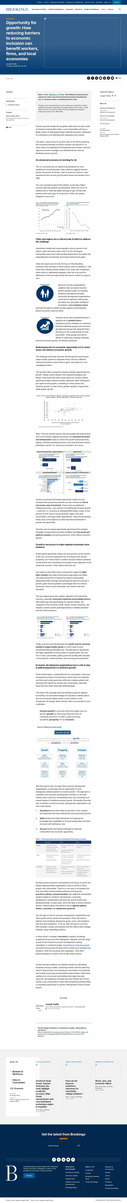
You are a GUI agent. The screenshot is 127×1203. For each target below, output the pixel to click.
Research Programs (58, 2)
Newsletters (89, 2)
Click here (53, 95)
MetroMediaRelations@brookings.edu (16, 118)
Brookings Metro (105, 130)
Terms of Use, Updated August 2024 (42, 1200)
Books (107, 1179)
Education (69, 9)
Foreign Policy (70, 1179)
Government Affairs (111, 1188)
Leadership (89, 1170)
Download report (13, 105)
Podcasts (108, 1182)
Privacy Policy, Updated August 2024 (17, 1200)
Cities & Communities (107, 116)
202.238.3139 (10, 120)
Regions (110, 9)
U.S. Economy (104, 124)
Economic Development (107, 120)
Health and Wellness (91, 9)
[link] (22, 1072)
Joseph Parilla (11, 64)
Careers (88, 1173)
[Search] (120, 9)
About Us (107, 2)
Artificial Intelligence (56, 9)
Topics (103, 9)
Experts (39, 2)
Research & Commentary (75, 2)
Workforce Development (107, 112)
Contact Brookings (91, 1182)
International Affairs (39, 9)
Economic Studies (71, 1176)
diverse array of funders (62, 1032)
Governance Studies (72, 1172)
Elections (78, 9)
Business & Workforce (107, 108)
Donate (116, 2)
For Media (99, 2)
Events (46, 2)
